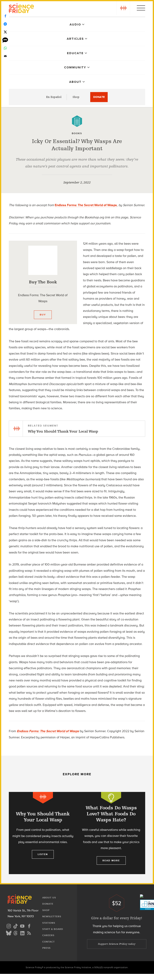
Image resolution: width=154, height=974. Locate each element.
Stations (48, 922)
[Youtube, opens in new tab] (22, 925)
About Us (49, 897)
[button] (123, 8)
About (75, 82)
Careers (48, 935)
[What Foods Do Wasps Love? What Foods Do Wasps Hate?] (111, 833)
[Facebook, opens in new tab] (29, 925)
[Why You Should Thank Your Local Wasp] (43, 833)
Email (5, 56)
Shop (76, 97)
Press (46, 948)
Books (77, 133)
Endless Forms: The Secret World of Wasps (86, 205)
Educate (75, 53)
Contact (48, 941)
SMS (5, 40)
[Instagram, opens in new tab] (9, 925)
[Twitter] (5, 32)
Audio (75, 24)
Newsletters (51, 916)
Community (75, 67)
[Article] (77, 121)
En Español (54, 97)
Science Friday (21, 8)
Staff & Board (52, 929)
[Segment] (43, 798)
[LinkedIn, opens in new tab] (22, 932)
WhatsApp (5, 48)
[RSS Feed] (29, 932)
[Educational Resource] (111, 798)
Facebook (5, 16)
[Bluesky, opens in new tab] (9, 932)
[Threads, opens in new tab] (15, 932)
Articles (75, 39)
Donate (99, 97)
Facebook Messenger (5, 24)
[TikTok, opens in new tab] (15, 925)
